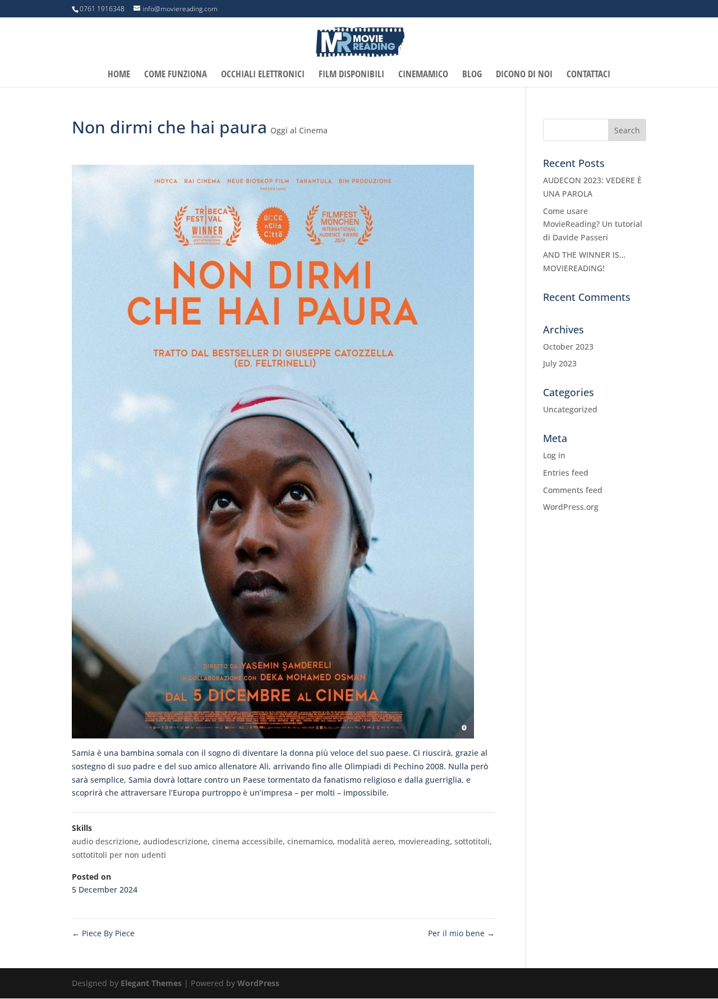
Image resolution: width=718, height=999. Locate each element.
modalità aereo (365, 841)
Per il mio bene (461, 933)
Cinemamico (423, 75)
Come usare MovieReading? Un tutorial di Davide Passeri (592, 224)
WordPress (258, 983)
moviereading (424, 841)
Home (119, 75)
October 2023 (568, 346)
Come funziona (175, 75)
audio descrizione (105, 841)
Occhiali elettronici (263, 75)
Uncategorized (570, 409)
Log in (554, 455)
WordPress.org (571, 506)
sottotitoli (472, 841)
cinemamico (310, 841)
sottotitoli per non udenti (119, 854)
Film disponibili (351, 75)
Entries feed (565, 472)
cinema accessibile (247, 841)
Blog (472, 75)
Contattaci (588, 75)
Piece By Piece (103, 933)
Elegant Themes (151, 983)
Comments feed (572, 490)
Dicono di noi (524, 75)
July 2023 (560, 363)
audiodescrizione (175, 841)
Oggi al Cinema (299, 130)
